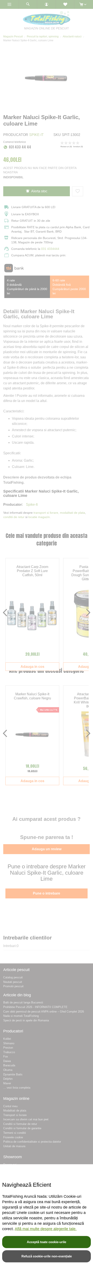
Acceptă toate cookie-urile (46, 1242)
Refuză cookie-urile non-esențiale (46, 1256)
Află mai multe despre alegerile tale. (46, 1229)
